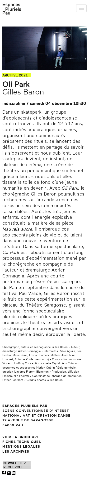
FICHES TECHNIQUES (21, 442)
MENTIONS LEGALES (21, 446)
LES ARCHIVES (15, 451)
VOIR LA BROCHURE (20, 437)
